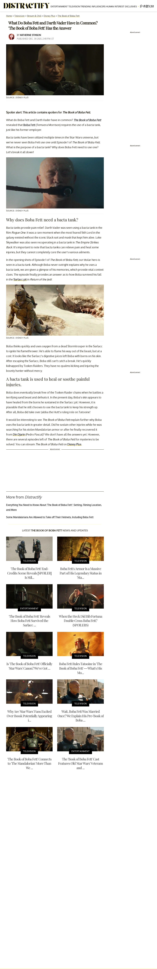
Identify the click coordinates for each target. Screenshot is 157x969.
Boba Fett (29, 125)
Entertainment (59, 6)
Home (9, 16)
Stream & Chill (34, 16)
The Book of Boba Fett (69, 16)
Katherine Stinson (30, 35)
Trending (85, 6)
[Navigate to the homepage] (26, 6)
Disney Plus (49, 16)
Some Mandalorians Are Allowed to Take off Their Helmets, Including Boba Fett (50, 517)
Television (74, 6)
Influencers (98, 6)
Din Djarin (19, 434)
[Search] (141, 6)
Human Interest (115, 6)
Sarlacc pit (20, 279)
